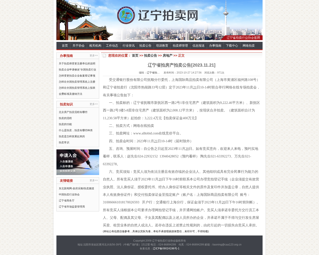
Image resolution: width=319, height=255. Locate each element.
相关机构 (95, 45)
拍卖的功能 (65, 124)
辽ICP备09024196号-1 (166, 248)
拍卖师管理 (180, 45)
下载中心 (232, 45)
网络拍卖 (249, 45)
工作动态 (112, 45)
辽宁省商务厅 (66, 200)
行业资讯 (129, 45)
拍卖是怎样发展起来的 (72, 136)
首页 (65, 45)
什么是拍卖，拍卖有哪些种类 (76, 130)
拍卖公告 (145, 45)
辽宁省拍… (153, 72)
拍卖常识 (64, 142)
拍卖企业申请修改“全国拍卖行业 (77, 69)
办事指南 (215, 45)
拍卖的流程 (65, 118)
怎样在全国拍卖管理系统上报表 (77, 87)
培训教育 (162, 45)
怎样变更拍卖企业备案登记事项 (77, 75)
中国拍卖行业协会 (69, 194)
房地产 (168, 55)
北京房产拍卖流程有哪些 (73, 112)
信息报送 (198, 45)
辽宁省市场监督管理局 (72, 206)
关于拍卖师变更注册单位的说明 (77, 63)
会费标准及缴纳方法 (70, 93)
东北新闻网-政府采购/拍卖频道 (76, 188)
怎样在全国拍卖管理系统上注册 (77, 81)
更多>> (94, 55)
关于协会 (78, 45)
